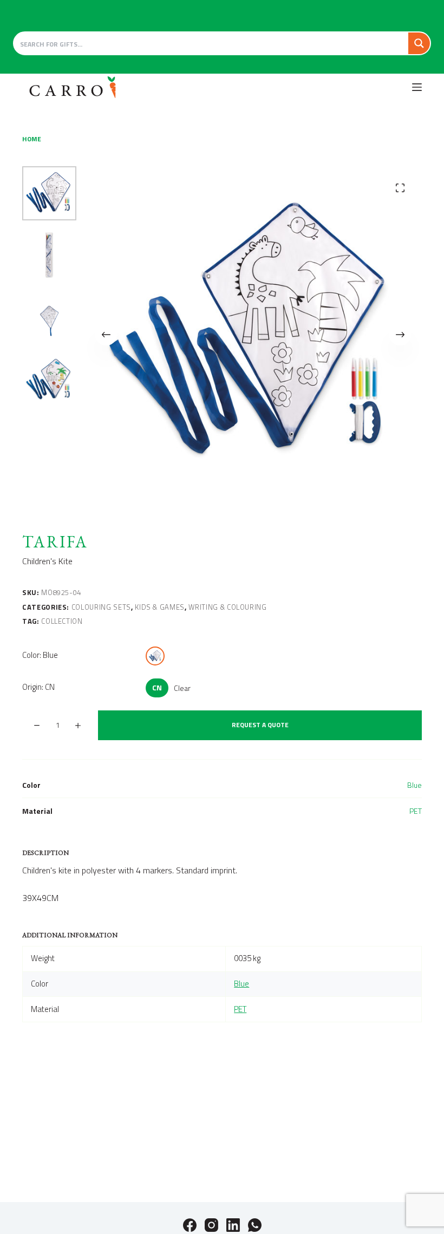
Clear (182, 688)
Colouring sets (101, 607)
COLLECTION (62, 621)
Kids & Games (160, 607)
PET (415, 811)
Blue (414, 785)
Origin (38, 687)
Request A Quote (260, 725)
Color (40, 655)
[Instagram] (211, 1225)
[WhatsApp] (255, 1225)
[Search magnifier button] (419, 43)
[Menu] (417, 87)
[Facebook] (190, 1225)
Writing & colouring (227, 607)
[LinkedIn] (233, 1225)
